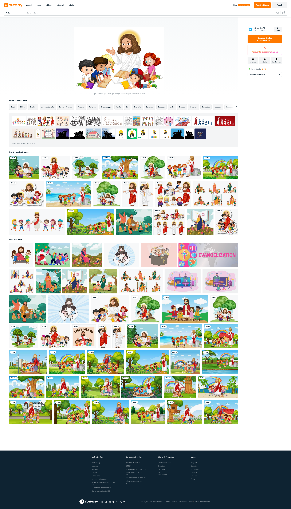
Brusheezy (96, 462)
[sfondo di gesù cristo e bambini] (134, 222)
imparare (193, 107)
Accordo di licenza (133, 462)
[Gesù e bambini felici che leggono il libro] (173, 194)
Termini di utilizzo (171, 502)
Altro (193, 479)
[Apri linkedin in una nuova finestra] (110, 502)
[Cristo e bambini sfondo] (87, 255)
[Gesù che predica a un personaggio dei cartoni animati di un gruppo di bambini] (86, 167)
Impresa (95, 472)
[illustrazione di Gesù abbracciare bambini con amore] (84, 336)
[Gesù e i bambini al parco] (120, 167)
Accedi (279, 5)
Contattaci (161, 466)
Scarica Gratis (264, 39)
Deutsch (194, 472)
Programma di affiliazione (136, 469)
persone (81, 107)
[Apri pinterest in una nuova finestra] (113, 502)
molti (172, 107)
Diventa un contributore (162, 473)
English (194, 462)
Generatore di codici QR (101, 491)
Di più (71, 5)
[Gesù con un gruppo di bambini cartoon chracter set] (152, 167)
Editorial (60, 5)
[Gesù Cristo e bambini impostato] (215, 194)
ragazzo (161, 107)
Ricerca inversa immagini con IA (103, 483)
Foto (39, 5)
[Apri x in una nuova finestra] (121, 502)
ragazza (229, 107)
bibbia (22, 107)
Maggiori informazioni (257, 74)
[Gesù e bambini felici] (169, 222)
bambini (33, 107)
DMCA (128, 466)
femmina (206, 107)
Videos (48, 5)
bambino (149, 107)
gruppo (182, 107)
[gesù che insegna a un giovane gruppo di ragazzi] (110, 309)
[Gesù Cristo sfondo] (103, 281)
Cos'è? (264, 69)
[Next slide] (234, 107)
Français (194, 476)
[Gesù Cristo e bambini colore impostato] (21, 281)
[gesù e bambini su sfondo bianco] (184, 167)
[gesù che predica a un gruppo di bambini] (107, 194)
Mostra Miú (200, 133)
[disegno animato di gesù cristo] (37, 222)
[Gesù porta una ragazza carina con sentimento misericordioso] (104, 336)
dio (127, 107)
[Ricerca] (277, 12)
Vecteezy (95, 466)
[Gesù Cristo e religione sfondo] (48, 281)
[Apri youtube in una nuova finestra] (124, 502)
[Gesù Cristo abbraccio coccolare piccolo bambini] (121, 255)
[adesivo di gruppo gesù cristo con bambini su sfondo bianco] (26, 194)
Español (194, 466)
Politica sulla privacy (186, 502)
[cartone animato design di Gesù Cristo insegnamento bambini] (21, 255)
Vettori (29, 5)
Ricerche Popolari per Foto (136, 478)
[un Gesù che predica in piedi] (130, 194)
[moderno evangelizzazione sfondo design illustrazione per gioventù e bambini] (208, 255)
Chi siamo (161, 469)
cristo (118, 107)
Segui (278, 31)
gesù (13, 107)
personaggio (106, 107)
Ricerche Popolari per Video (134, 482)
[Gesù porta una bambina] (146, 194)
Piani (235, 5)
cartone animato (66, 107)
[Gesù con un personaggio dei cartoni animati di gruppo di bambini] (55, 167)
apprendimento (47, 107)
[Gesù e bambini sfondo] (200, 222)
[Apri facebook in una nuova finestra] (102, 502)
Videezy (95, 469)
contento (137, 107)
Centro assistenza (164, 462)
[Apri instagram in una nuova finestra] (106, 502)
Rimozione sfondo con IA (101, 488)
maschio (218, 107)
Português (195, 469)
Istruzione (96, 476)
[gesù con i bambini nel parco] (24, 167)
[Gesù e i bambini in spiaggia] (68, 194)
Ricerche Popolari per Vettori (134, 473)
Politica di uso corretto (202, 502)
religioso (92, 107)
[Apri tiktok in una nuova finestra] (117, 502)
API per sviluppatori (99, 479)
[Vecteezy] (13, 5)
